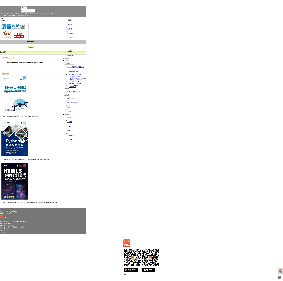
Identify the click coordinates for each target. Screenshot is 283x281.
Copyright (2, 212)
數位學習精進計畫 (69, 64)
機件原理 (27, 13)
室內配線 (50, 13)
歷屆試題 (66, 95)
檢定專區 (66, 62)
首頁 (2, 19)
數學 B (55, 13)
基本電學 (6, 13)
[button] (4, 217)
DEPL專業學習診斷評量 (75, 74)
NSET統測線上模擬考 (74, 76)
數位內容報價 (72, 87)
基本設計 (11, 13)
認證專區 (66, 58)
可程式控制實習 (39, 13)
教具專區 (66, 60)
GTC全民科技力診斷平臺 (75, 81)
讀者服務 (66, 114)
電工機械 (22, 13)
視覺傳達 (45, 13)
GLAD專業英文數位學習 (75, 83)
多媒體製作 (16, 13)
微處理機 (32, 13)
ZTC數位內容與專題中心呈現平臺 (77, 78)
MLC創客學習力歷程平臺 (75, 80)
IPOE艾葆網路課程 (73, 85)
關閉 (125, 274)
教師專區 (66, 88)
